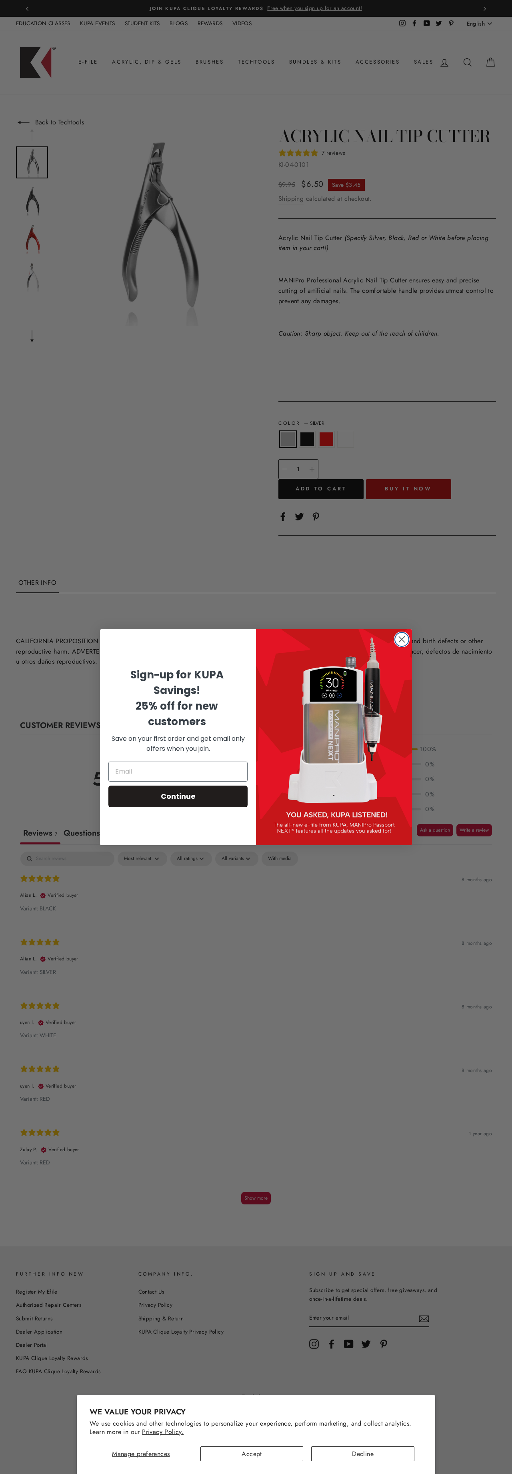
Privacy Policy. (163, 1431)
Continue (178, 796)
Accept (252, 1453)
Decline (363, 1453)
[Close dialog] (402, 639)
